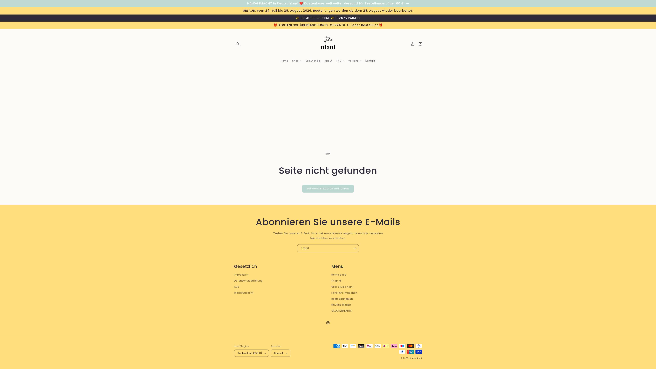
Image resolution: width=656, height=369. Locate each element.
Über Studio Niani (342, 287)
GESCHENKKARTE (341, 310)
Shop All (336, 280)
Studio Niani (415, 358)
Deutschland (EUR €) (250, 353)
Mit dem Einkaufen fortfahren (328, 188)
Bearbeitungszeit (342, 298)
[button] (238, 44)
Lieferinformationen (344, 293)
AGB (236, 287)
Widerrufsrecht (243, 293)
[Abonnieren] (355, 248)
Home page (338, 274)
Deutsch (279, 353)
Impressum (241, 274)
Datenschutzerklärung (248, 280)
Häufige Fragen (341, 304)
